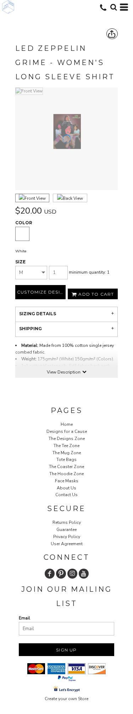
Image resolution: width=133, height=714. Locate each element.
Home (67, 424)
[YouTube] (84, 574)
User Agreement (67, 544)
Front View (35, 198)
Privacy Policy (66, 536)
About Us (66, 488)
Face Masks (66, 481)
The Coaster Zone (66, 466)
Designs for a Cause (66, 431)
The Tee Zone (66, 446)
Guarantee (66, 529)
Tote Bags (66, 459)
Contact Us (66, 495)
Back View (73, 198)
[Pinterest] (61, 574)
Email (24, 618)
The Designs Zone (67, 438)
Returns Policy (66, 522)
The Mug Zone (66, 453)
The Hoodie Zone (66, 474)
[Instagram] (72, 574)
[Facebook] (50, 574)
